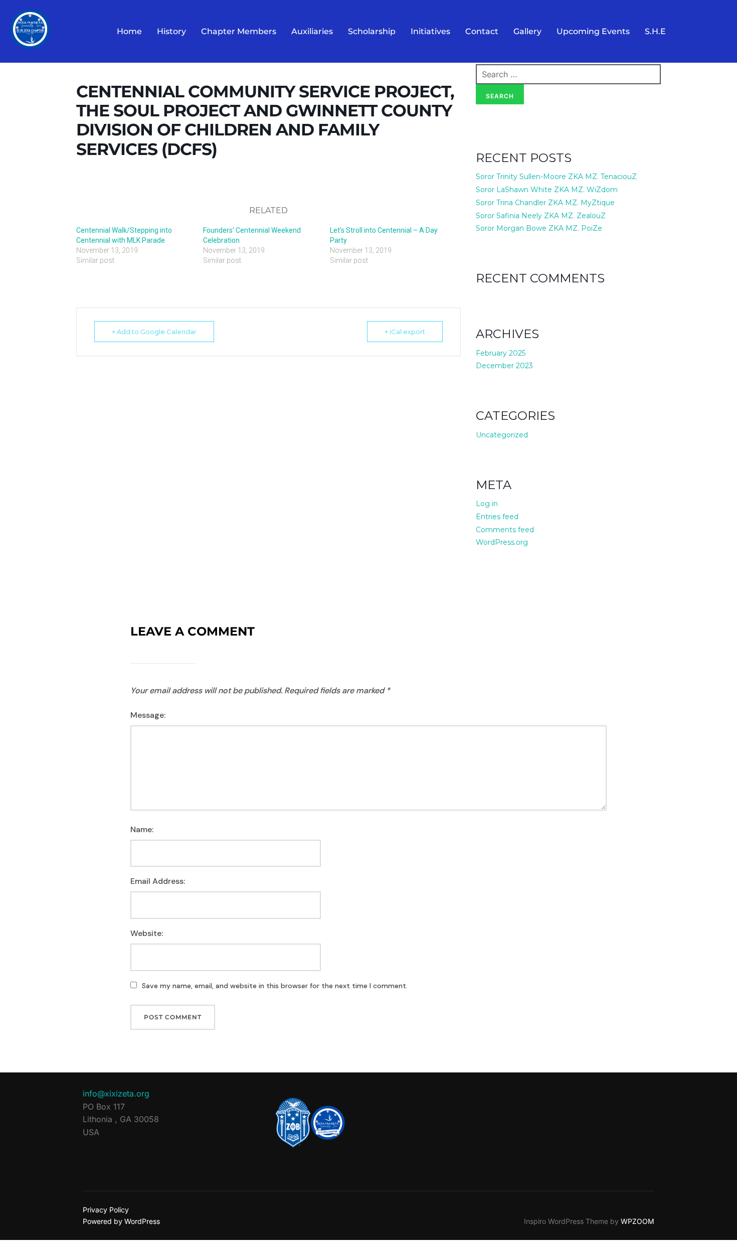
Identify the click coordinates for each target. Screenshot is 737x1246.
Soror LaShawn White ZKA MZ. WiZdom (547, 189)
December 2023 (504, 365)
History (171, 31)
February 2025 (500, 353)
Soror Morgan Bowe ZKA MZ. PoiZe (539, 228)
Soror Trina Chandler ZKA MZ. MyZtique (545, 202)
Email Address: (157, 881)
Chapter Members (238, 31)
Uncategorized (502, 434)
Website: (146, 933)
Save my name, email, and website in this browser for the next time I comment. (275, 985)
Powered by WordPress (121, 1221)
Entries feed (497, 516)
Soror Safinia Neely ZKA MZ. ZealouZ (541, 215)
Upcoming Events (593, 31)
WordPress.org (502, 542)
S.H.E (655, 31)
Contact (481, 31)
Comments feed (505, 529)
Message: (147, 715)
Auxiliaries (312, 31)
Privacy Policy (106, 1209)
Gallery (527, 31)
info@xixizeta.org (116, 1093)
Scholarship (372, 31)
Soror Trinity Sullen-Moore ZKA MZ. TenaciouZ (556, 176)
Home (129, 31)
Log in (487, 503)
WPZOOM (637, 1221)
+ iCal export (405, 332)
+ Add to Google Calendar (154, 332)
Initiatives (430, 31)
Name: (141, 829)
